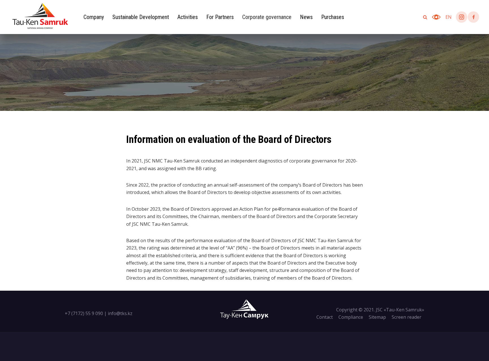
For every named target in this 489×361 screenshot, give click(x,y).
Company (93, 17)
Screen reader (406, 317)
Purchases (332, 17)
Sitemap (377, 317)
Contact (324, 317)
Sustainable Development (140, 17)
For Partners (220, 17)
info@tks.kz (120, 313)
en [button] (448, 17)
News (306, 17)
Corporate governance (266, 17)
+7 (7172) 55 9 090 (84, 313)
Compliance (350, 317)
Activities (187, 17)
